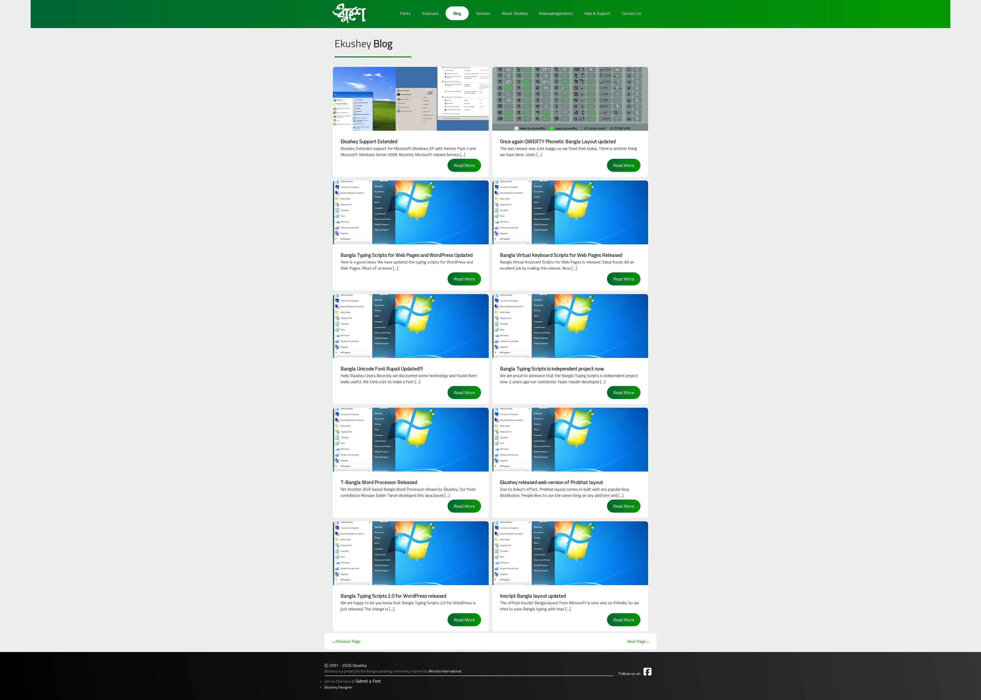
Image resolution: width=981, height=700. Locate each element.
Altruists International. (445, 671)
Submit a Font (368, 681)
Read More (464, 165)
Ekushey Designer (338, 687)
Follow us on (634, 673)
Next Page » (638, 641)
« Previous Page (346, 641)
